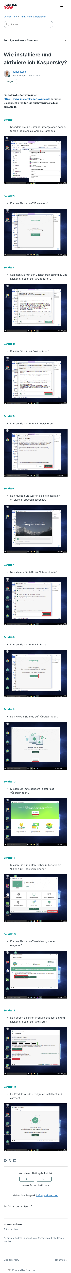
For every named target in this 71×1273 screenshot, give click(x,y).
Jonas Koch (19, 71)
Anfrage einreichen (47, 1195)
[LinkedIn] (14, 1160)
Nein (44, 1179)
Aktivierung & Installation (33, 16)
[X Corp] (9, 1160)
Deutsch (60, 1260)
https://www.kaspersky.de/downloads (27, 99)
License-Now (10, 16)
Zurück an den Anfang (17, 1206)
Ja (27, 1179)
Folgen (10, 81)
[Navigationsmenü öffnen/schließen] (62, 6)
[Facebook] (5, 1160)
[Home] (11, 6)
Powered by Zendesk (23, 1270)
